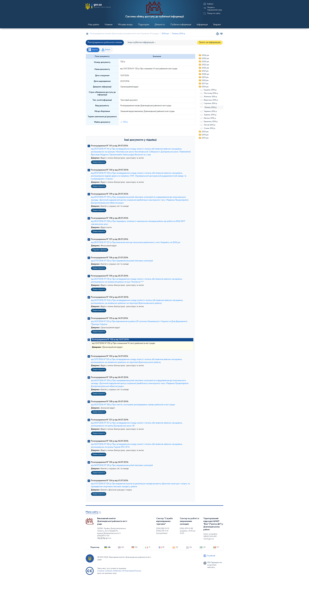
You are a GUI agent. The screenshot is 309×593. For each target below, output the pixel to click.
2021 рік (205, 71)
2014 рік (205, 135)
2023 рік (205, 65)
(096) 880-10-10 (162, 528)
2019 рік (205, 77)
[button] (98, 6)
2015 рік (205, 132)
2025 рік (205, 58)
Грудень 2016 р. (210, 90)
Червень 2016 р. (210, 111)
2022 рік (205, 68)
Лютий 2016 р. (210, 125)
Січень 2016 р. (210, 128)
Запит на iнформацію (210, 42)
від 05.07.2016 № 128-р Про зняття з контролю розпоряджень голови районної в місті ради (133, 405)
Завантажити (98, 162)
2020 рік (205, 74)
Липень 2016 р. (210, 107)
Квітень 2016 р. (210, 118)
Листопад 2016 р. (211, 93)
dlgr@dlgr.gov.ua (104, 538)
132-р (125, 122)
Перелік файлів (99, 250)
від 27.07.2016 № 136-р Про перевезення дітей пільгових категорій (122, 261)
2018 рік (205, 80)
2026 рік (205, 55)
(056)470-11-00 (103, 536)
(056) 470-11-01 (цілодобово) (162, 532)
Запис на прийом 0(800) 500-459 (210, 535)
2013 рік (205, 138)
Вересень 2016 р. (211, 100)
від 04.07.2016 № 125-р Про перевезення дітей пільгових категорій (122, 465)
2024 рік (205, 62)
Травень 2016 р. (210, 115)
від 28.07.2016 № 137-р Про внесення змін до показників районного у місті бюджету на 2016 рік (135, 242)
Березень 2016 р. (211, 122)
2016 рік (205, 87)
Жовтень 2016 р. (210, 97)
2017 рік (205, 84)
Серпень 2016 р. (211, 103)
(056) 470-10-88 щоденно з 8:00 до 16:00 (187, 531)
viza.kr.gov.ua (208, 539)
